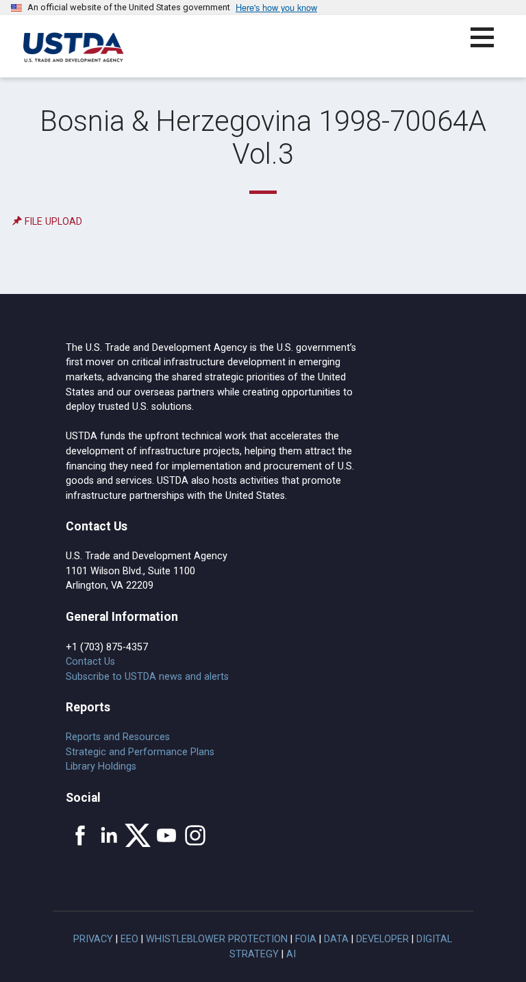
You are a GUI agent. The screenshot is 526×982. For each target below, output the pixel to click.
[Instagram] (195, 835)
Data (336, 939)
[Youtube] (166, 835)
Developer (382, 939)
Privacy (93, 939)
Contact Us (90, 661)
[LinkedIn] (109, 835)
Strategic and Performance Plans (140, 752)
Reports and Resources (118, 737)
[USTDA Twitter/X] (137, 835)
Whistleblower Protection (217, 939)
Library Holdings (101, 766)
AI (291, 954)
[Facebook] (80, 835)
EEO (129, 939)
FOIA (305, 939)
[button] (490, 46)
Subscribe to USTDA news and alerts (147, 677)
